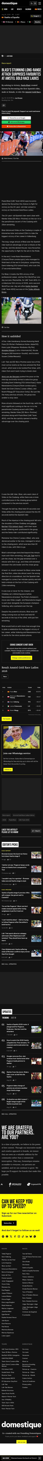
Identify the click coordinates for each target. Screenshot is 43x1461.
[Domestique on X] (11, 1236)
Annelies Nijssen (8, 350)
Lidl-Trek (30, 556)
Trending (5, 1017)
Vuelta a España (11, 17)
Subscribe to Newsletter (17, 126)
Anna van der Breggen (10, 377)
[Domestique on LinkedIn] (26, 1236)
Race (5, 676)
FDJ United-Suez (16, 526)
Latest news (10, 56)
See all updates (9, 964)
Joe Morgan (18, 98)
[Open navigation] (39, 3)
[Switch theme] (33, 3)
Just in (13, 1017)
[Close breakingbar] (39, 1458)
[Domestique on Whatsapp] (34, 1236)
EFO (29, 710)
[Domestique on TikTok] (23, 1236)
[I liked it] (4, 105)
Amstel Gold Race (33, 92)
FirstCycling (37, 714)
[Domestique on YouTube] (7, 1236)
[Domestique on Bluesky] (30, 1236)
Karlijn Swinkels (32, 286)
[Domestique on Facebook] (15, 1236)
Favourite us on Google (17, 118)
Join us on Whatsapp (17, 122)
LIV (29, 706)
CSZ (29, 697)
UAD (29, 691)
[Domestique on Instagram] (19, 1236)
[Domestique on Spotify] (3, 1236)
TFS (29, 702)
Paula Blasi (25, 85)
